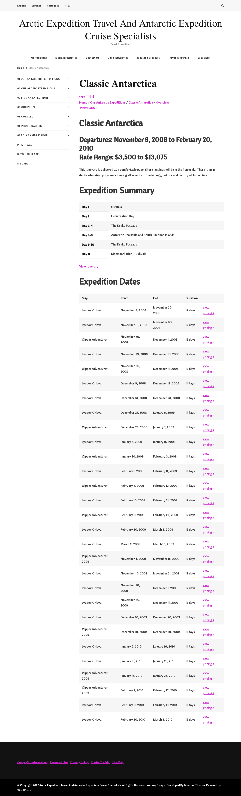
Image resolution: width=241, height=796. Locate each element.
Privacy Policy (79, 762)
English (21, 5)
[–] (88, 97)
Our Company (39, 57)
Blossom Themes (194, 785)
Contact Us (92, 57)
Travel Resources (178, 57)
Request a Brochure (148, 57)
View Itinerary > (89, 266)
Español (36, 5)
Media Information (66, 57)
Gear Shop (203, 57)
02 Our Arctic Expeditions (36, 88)
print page (24, 144)
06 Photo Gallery (30, 126)
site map (23, 163)
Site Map (117, 762)
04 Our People (27, 107)
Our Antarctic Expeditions (107, 102)
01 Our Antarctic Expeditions (38, 78)
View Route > (89, 108)
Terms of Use (59, 762)
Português (53, 5)
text (82, 97)
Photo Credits (100, 762)
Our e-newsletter (118, 57)
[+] (92, 97)
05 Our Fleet (26, 116)
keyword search (29, 154)
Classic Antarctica (140, 102)
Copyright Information (32, 762)
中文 (67, 5)
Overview (162, 102)
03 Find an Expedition (32, 97)
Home (83, 102)
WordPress (24, 790)
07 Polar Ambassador (32, 135)
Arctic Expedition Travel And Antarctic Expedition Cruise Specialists (120, 29)
